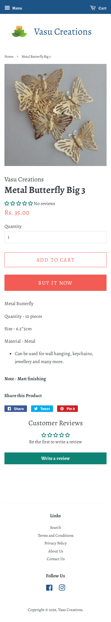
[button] (18, 203)
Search (55, 527)
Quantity (13, 226)
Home (8, 56)
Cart (102, 8)
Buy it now (55, 282)
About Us (55, 551)
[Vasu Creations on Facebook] (49, 589)
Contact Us (56, 559)
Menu (17, 8)
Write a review (55, 458)
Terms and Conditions (55, 535)
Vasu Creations (63, 31)
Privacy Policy (55, 543)
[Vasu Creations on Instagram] (62, 589)
